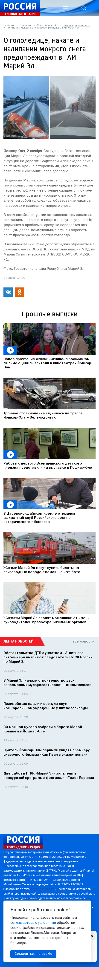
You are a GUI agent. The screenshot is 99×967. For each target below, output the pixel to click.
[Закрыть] (86, 905)
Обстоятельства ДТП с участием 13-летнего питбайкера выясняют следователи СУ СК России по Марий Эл (48, 657)
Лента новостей (47, 25)
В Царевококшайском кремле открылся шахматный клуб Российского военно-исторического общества (39, 518)
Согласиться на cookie (33, 954)
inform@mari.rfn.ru (43, 889)
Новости (25, 25)
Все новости (83, 641)
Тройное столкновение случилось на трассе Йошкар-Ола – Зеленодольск (43, 415)
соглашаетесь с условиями (33, 922)
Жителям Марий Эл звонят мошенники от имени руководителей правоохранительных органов (46, 620)
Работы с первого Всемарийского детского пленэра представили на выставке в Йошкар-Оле (47, 465)
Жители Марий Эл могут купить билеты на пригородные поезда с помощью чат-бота (41, 570)
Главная (9, 25)
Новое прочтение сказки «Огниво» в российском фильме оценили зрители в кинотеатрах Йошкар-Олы (48, 363)
